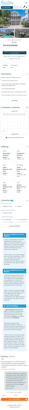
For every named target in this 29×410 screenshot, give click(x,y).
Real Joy (19, 405)
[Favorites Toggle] (26, 7)
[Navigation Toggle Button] (26, 2)
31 (7, 131)
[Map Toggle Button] (20, 7)
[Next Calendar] (26, 111)
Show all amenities (14, 226)
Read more (15, 100)
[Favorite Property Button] (26, 12)
